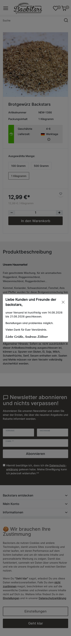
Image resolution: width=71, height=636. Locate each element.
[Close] (63, 302)
